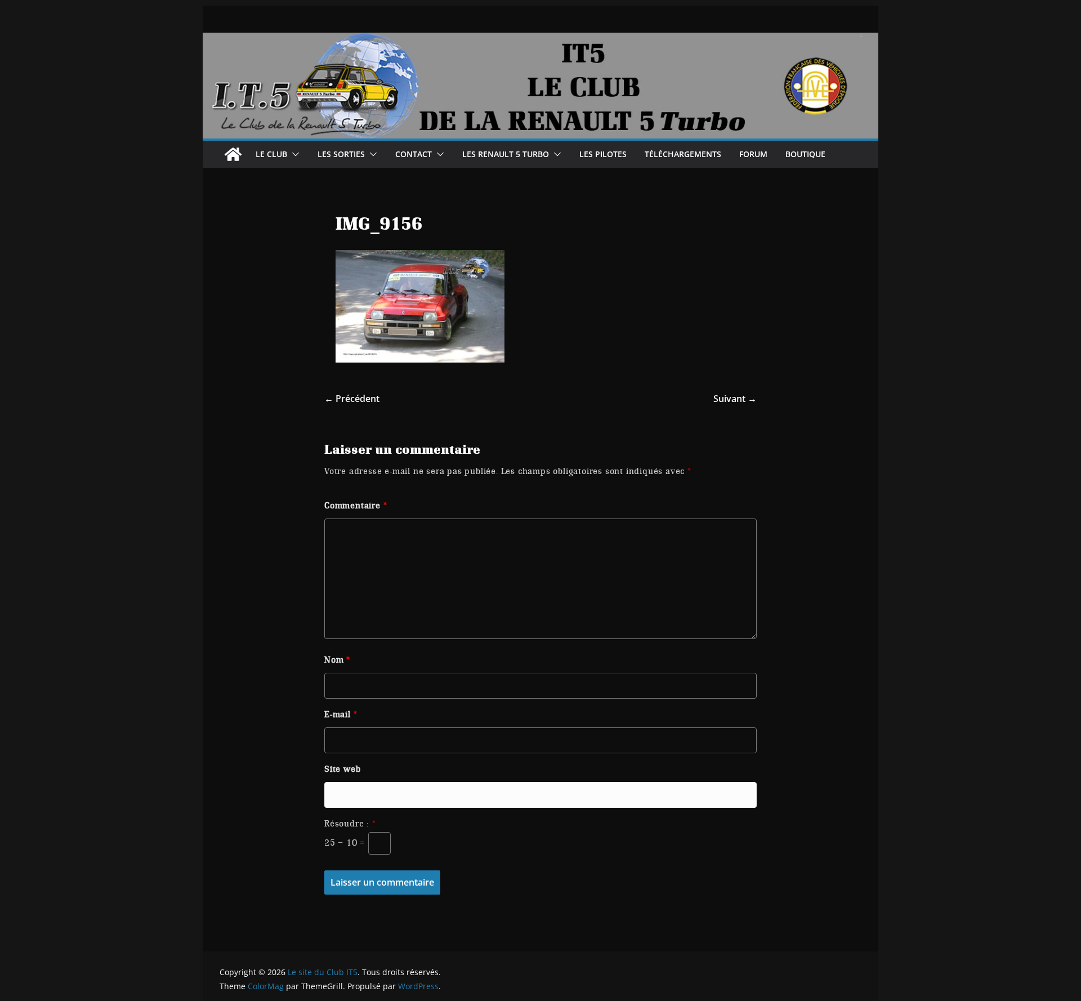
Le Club (271, 154)
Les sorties (341, 154)
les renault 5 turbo (505, 154)
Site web (342, 769)
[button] (293, 154)
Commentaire (355, 505)
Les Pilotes (603, 154)
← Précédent (351, 398)
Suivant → (735, 398)
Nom (337, 660)
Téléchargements (683, 154)
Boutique (805, 154)
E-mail (340, 714)
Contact (413, 154)
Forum (753, 154)
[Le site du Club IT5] (233, 154)
